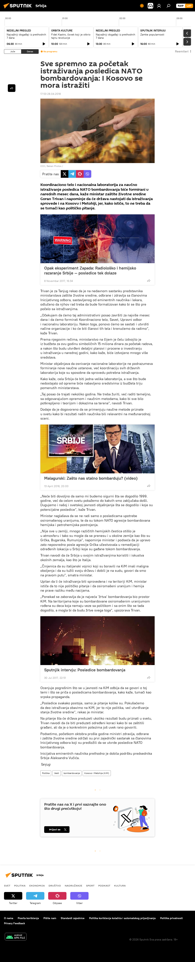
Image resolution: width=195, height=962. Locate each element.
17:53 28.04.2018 (50, 94)
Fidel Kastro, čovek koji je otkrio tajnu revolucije (70, 36)
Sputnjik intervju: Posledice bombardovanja (84, 669)
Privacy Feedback (14, 923)
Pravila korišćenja (28, 918)
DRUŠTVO (55, 885)
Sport (90, 885)
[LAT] (189, 6)
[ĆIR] (180, 6)
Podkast (104, 885)
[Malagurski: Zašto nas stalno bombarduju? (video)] (97, 449)
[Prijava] (159, 6)
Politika (46, 773)
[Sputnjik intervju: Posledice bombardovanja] (97, 640)
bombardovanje (72, 773)
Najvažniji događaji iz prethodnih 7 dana (26, 36)
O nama (8, 918)
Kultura (120, 885)
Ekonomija (37, 885)
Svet (7, 885)
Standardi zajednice (73, 918)
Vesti (56, 773)
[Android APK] (16, 937)
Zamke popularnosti (152, 34)
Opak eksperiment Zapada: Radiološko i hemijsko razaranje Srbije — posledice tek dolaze (90, 270)
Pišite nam (49, 918)
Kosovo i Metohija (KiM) (96, 773)
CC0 (42, 166)
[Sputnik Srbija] (18, 9)
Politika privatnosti (171, 918)
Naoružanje (73, 885)
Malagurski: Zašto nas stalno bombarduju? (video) (91, 478)
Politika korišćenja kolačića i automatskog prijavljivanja (122, 918)
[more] (149, 280)
